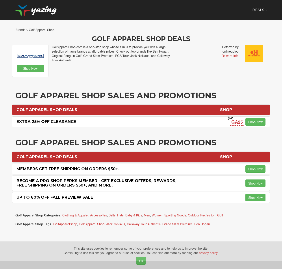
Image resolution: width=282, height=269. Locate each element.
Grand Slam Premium (177, 224)
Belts (112, 215)
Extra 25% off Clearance (46, 121)
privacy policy (208, 253)
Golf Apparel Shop (91, 224)
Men (147, 215)
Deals (258, 10)
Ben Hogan (202, 224)
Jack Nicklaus (115, 224)
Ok (141, 261)
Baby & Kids (133, 215)
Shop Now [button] (30, 68)
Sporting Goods (175, 215)
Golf (220, 215)
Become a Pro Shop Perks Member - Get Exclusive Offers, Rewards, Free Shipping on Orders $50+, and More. (96, 183)
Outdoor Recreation (201, 215)
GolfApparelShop (65, 224)
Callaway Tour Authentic (144, 224)
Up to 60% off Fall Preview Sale (55, 197)
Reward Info (230, 55)
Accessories (98, 215)
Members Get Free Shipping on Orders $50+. (68, 169)
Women (157, 215)
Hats (120, 215)
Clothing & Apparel (75, 215)
